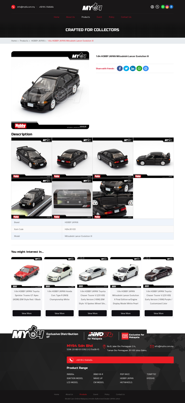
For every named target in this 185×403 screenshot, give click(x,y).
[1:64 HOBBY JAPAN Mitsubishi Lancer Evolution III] (50, 90)
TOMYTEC (151, 374)
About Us (70, 17)
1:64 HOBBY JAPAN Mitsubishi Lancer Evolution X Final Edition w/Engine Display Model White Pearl (125, 297)
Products (86, 17)
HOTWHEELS (126, 382)
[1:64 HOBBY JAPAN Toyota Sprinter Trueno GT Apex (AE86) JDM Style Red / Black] (26, 272)
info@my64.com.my (26, 7)
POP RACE (125, 374)
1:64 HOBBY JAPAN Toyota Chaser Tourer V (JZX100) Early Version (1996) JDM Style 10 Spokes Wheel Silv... (92, 297)
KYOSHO (151, 378)
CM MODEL (98, 382)
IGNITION (71, 378)
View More (27, 313)
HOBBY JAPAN (38, 41)
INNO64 (70, 374)
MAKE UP (98, 378)
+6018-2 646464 (46, 7)
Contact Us (126, 17)
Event (99, 17)
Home (56, 17)
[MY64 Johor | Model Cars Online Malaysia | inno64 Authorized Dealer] (92, 7)
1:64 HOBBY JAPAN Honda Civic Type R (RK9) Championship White (59, 295)
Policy (111, 17)
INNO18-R (98, 374)
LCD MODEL (72, 382)
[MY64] (171, 7)
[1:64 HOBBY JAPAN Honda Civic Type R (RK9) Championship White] (59, 272)
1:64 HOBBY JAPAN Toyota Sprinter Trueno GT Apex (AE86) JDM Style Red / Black (26, 295)
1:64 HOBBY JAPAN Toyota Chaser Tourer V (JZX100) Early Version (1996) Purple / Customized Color (158, 297)
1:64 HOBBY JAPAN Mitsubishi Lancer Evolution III (70, 41)
